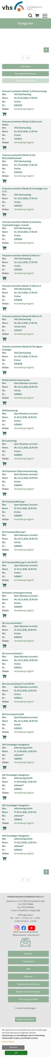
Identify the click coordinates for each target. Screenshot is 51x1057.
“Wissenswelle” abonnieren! (25, 935)
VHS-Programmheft (28, 999)
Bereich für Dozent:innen (28, 991)
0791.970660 (27, 904)
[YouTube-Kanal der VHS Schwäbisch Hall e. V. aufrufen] (32, 927)
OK (16, 1052)
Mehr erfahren (8, 1042)
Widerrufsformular (25, 1019)
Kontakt (28, 953)
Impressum (28, 961)
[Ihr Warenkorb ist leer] (37, 16)
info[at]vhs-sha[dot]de (29, 910)
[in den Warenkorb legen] (4, 114)
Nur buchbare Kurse (25, 80)
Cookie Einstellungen (25, 1008)
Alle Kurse (25, 66)
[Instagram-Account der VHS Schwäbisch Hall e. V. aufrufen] (17, 927)
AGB (28, 969)
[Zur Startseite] (22, 6)
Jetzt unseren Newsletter (25, 932)
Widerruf (28, 976)
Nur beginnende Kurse (25, 73)
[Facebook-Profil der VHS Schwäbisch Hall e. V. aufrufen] (24, 927)
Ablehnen (13, 1047)
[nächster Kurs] (46, 49)
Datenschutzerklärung (28, 984)
